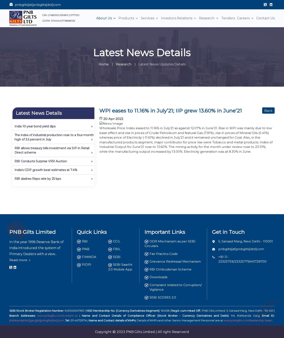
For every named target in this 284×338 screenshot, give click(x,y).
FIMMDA (89, 257)
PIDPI (86, 265)
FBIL (117, 249)
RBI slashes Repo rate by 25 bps (38, 179)
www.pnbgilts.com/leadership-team (248, 320)
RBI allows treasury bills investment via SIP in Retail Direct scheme (52, 150)
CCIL (116, 241)
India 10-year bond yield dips (35, 126)
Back (268, 111)
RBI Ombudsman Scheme (170, 269)
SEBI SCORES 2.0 (162, 297)
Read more (18, 260)
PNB (85, 249)
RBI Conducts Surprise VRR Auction (41, 161)
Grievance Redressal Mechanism (175, 261)
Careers (244, 18)
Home (104, 64)
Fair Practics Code (163, 254)
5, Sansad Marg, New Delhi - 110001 (245, 241)
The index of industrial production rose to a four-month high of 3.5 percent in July (54, 137)
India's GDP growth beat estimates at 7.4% (46, 170)
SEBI (117, 257)
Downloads (158, 277)
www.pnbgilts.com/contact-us (57, 315)
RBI (85, 241)
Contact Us (265, 18)
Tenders (228, 18)
